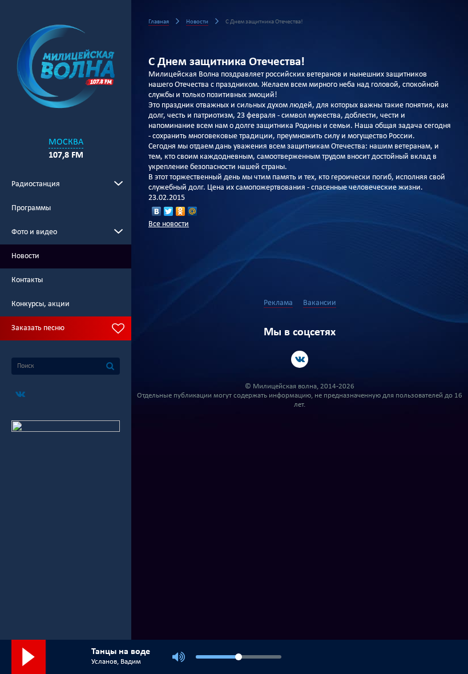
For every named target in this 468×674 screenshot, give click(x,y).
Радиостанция (35, 184)
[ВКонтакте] (157, 211)
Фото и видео (34, 232)
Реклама (278, 303)
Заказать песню (37, 328)
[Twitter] (169, 211)
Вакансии (319, 303)
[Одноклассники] (181, 211)
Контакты (27, 280)
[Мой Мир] (193, 211)
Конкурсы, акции (40, 304)
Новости (25, 256)
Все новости (168, 224)
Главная (158, 22)
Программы (31, 208)
